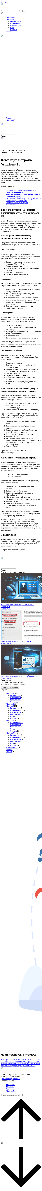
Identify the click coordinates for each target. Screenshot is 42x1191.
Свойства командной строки (17, 203)
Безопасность (15, 21)
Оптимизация (15, 700)
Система (13, 30)
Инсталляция (15, 26)
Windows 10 (10, 19)
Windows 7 (10, 706)
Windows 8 (10, 721)
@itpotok (4, 1079)
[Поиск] (24, 11)
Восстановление (16, 23)
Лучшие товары (12, 748)
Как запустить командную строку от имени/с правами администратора (23, 200)
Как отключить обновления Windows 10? (20, 1064)
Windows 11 (10, 17)
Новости (9, 32)
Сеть (12, 28)
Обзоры (9, 752)
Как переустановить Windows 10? (14, 1060)
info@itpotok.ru (14, 1079)
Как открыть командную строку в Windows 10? (20, 1065)
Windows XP (11, 733)
